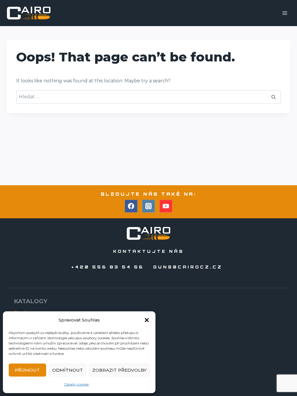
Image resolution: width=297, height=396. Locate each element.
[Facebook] (131, 206)
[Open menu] (284, 12)
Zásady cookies (76, 384)
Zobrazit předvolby (119, 370)
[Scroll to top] (282, 375)
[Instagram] (148, 206)
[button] (147, 320)
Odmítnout (67, 370)
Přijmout (27, 370)
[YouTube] (166, 206)
